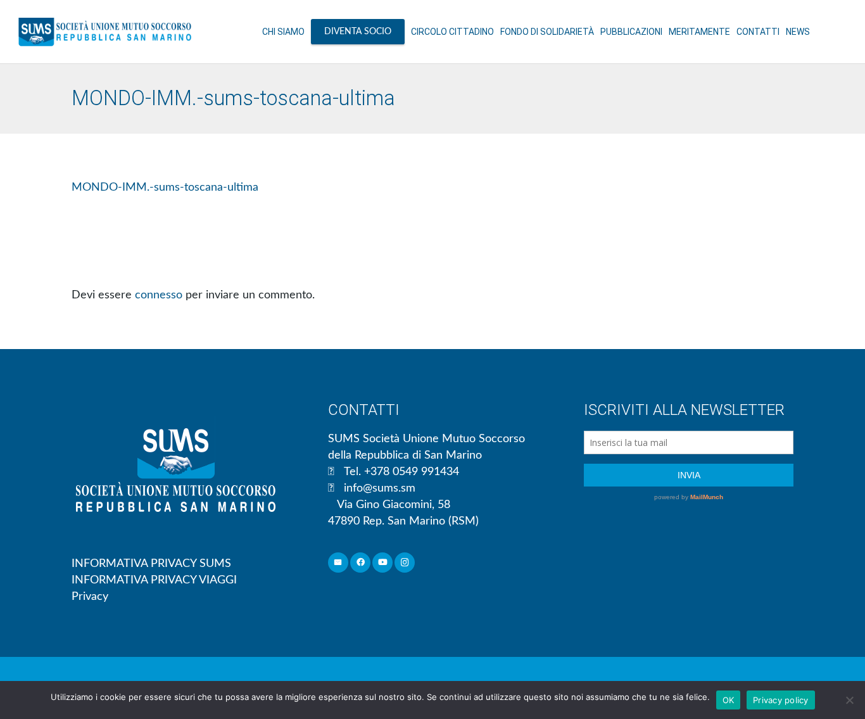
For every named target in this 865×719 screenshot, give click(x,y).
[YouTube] (382, 562)
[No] (849, 700)
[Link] (105, 32)
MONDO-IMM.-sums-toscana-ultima (165, 187)
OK (729, 700)
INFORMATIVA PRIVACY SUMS (151, 563)
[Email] (338, 562)
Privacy (90, 596)
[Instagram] (405, 562)
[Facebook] (360, 562)
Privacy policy (781, 700)
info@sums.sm (379, 488)
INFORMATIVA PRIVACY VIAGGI (154, 580)
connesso (158, 295)
